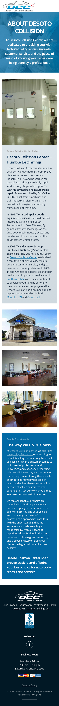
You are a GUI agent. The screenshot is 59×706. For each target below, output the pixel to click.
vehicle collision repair (19, 472)
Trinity (31, 608)
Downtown (18, 608)
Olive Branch (10, 605)
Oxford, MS (33, 297)
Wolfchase (40, 605)
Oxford (53, 605)
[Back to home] (19, 6)
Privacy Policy (29, 685)
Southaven (26, 605)
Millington (43, 608)
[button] (55, 6)
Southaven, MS (15, 279)
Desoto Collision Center (23, 257)
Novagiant (36, 694)
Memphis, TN (14, 297)
